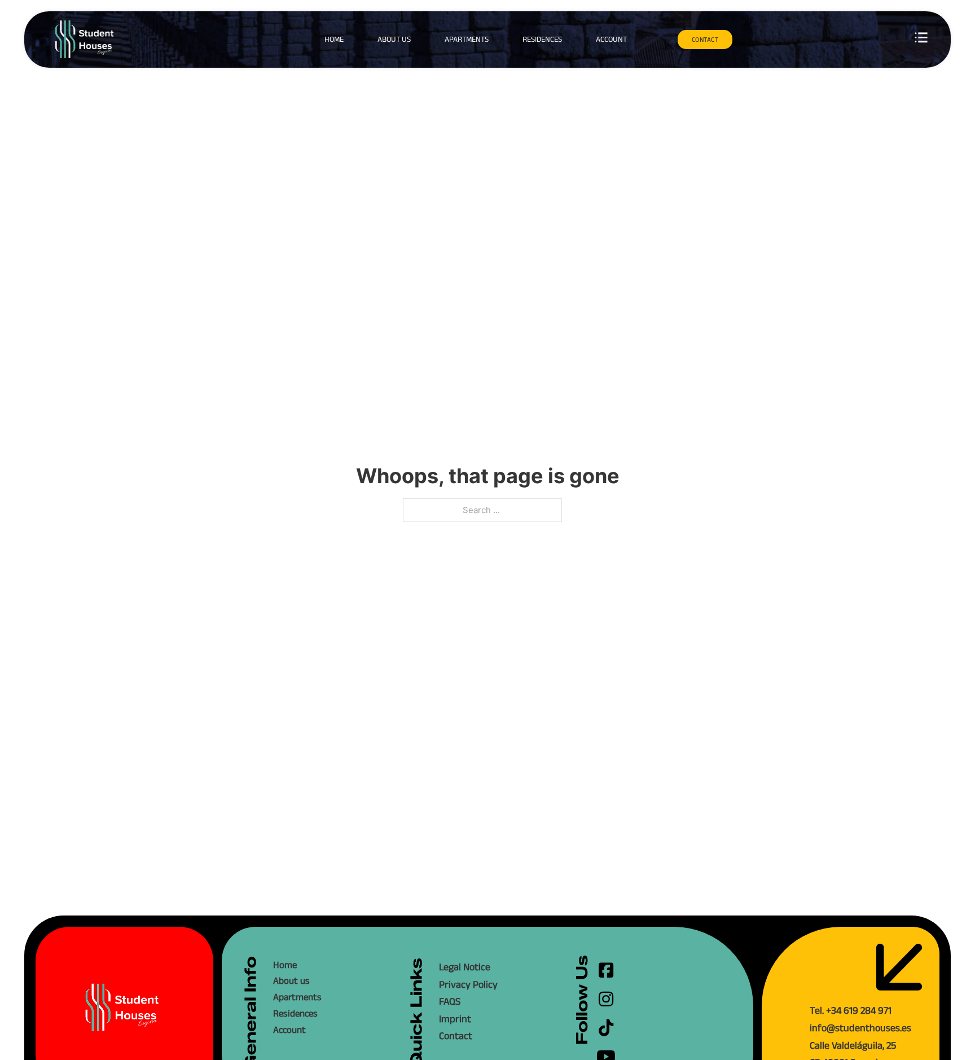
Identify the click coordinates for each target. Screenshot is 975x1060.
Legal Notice (464, 967)
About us (394, 38)
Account (611, 38)
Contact (455, 1035)
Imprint (455, 1018)
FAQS (449, 1001)
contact (705, 39)
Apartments (467, 38)
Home (334, 38)
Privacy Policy (468, 984)
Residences (542, 38)
